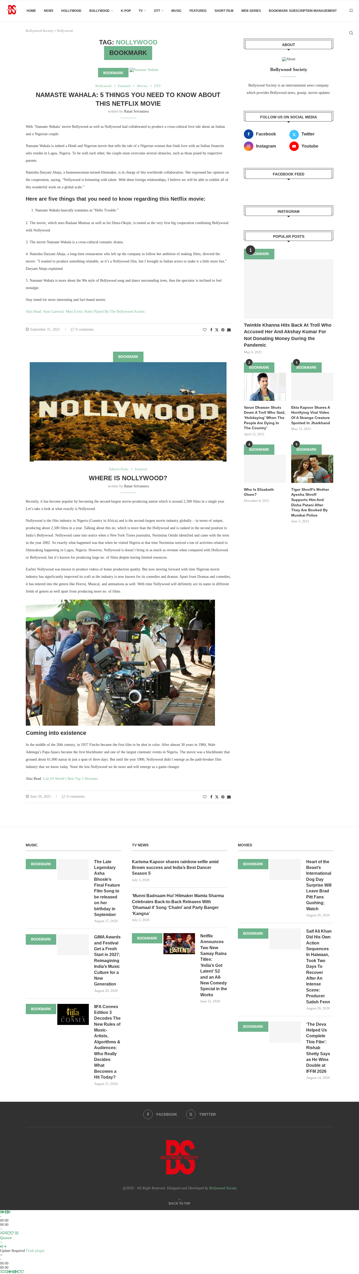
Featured (198, 11)
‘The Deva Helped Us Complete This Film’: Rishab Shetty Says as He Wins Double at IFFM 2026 (318, 1048)
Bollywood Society (223, 1188)
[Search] (351, 32)
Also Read (33, 312)
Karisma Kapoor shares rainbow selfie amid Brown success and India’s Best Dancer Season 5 (175, 868)
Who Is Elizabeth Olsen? (259, 492)
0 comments (85, 329)
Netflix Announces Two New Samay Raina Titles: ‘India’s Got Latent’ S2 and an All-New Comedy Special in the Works (213, 965)
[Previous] (1, 1212)
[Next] (9, 1212)
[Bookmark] (351, 10)
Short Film (223, 11)
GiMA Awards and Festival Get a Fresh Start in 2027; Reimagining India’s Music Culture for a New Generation (107, 960)
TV (141, 11)
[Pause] (6, 1212)
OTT (157, 11)
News (48, 11)
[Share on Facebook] (211, 330)
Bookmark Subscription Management (303, 11)
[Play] (3, 1212)
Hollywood (71, 11)
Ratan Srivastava (136, 111)
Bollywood (99, 11)
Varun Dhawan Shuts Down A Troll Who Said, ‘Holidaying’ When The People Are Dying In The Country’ (264, 417)
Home (31, 11)
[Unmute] (5, 1246)
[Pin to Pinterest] (222, 330)
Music (176, 11)
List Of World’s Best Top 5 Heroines (70, 779)
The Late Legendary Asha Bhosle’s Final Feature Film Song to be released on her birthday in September (107, 888)
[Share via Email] (229, 330)
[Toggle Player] (1, 1229)
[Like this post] (205, 330)
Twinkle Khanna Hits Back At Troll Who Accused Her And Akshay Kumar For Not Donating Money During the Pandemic (287, 335)
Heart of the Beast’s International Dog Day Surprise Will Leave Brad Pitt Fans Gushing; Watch (318, 885)
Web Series (251, 11)
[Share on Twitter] (217, 329)
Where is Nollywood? (128, 478)
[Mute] (1, 1246)
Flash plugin (35, 1251)
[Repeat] (9, 1233)
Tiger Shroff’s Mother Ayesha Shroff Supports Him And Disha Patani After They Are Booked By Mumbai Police (310, 502)
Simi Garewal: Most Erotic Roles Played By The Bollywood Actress (94, 312)
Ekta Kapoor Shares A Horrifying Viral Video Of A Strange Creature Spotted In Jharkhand (310, 415)
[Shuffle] (2, 1233)
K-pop (126, 11)
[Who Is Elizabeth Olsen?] (265, 469)
